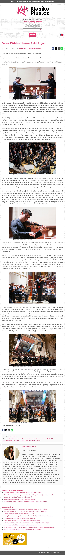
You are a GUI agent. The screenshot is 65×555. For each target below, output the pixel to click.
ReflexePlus (22, 48)
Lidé (41, 1)
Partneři (46, 1)
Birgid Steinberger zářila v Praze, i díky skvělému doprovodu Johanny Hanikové (26, 509)
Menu (32, 35)
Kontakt (52, 1)
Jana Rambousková (35, 48)
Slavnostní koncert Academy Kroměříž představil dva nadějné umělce (23, 529)
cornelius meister (31, 438)
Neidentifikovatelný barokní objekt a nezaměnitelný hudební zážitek (22, 492)
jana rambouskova (8, 440)
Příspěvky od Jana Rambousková (12, 490)
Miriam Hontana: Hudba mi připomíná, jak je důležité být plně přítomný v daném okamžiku (29, 495)
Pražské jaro (17, 440)
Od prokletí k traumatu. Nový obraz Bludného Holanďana (19, 518)
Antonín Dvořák (12, 438)
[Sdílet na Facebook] (53, 48)
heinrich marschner (41, 438)
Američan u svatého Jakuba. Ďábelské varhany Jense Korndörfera (22, 525)
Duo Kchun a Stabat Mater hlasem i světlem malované (19, 513)
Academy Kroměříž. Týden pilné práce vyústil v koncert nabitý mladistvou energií (26, 522)
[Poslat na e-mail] (59, 48)
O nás (12, 1)
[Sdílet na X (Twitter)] (56, 48)
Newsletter (35, 1)
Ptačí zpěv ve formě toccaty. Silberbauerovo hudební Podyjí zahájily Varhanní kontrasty (28, 516)
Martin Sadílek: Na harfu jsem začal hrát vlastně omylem (19, 499)
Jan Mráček (50, 438)
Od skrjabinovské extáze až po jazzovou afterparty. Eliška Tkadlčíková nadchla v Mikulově (29, 527)
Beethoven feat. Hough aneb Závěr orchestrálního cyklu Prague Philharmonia (25, 501)
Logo (16, 1)
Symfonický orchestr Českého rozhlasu (31, 440)
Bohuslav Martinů (21, 438)
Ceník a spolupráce (25, 1)
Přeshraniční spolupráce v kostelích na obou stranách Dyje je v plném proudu (25, 511)
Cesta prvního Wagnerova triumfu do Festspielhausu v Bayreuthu (22, 520)
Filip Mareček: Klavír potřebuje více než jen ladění (18, 497)
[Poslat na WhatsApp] (61, 48)
